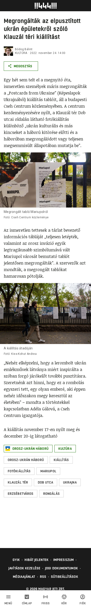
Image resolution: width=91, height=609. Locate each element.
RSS (43, 577)
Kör (64, 603)
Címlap (27, 603)
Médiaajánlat (24, 577)
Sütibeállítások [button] (64, 577)
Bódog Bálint (24, 49)
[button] (28, 448)
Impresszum (63, 560)
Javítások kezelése (24, 568)
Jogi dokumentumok (61, 568)
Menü (8, 603)
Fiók (83, 603)
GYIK (16, 560)
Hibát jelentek (36, 560)
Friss (46, 603)
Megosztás (23, 66)
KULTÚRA (21, 53)
